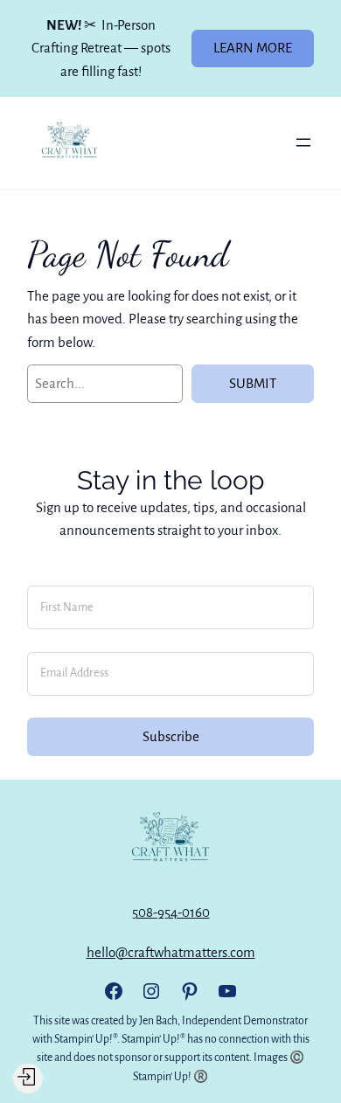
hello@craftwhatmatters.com (171, 952)
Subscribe (171, 736)
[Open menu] (303, 142)
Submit (252, 383)
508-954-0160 (171, 912)
